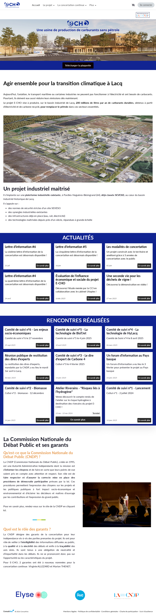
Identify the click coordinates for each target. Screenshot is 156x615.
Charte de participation (129, 611)
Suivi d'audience (146, 611)
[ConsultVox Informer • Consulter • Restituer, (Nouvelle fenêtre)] (9, 611)
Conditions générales (109, 611)
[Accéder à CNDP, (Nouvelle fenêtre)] (143, 15)
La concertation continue (71, 5)
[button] (133, 5)
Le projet (48, 5)
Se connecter (146, 5)
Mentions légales (70, 611)
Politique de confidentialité (89, 611)
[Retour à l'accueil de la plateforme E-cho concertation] (15, 5)
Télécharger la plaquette (78, 65)
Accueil (36, 5)
